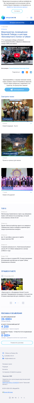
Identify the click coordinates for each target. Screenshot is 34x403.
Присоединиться (18, 89)
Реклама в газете (7, 364)
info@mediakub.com (10, 358)
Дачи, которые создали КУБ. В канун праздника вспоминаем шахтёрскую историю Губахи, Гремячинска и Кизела (16, 260)
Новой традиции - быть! (10, 126)
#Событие (4, 29)
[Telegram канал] (21, 398)
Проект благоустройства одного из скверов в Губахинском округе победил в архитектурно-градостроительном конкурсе (16, 227)
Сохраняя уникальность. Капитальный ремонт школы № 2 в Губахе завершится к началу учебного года (16, 248)
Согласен (17, 11)
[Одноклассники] (27, 72)
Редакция (5, 366)
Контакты (5, 369)
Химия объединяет (9, 195)
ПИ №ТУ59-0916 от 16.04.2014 (10, 382)
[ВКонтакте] (23, 72)
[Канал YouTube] (12, 398)
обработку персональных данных (17, 7)
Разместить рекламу (17, 343)
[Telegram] (31, 72)
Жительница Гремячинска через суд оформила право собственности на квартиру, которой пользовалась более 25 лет (16, 216)
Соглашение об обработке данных (11, 372)
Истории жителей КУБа (17, 22)
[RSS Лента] (24, 398)
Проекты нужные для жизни (12, 160)
